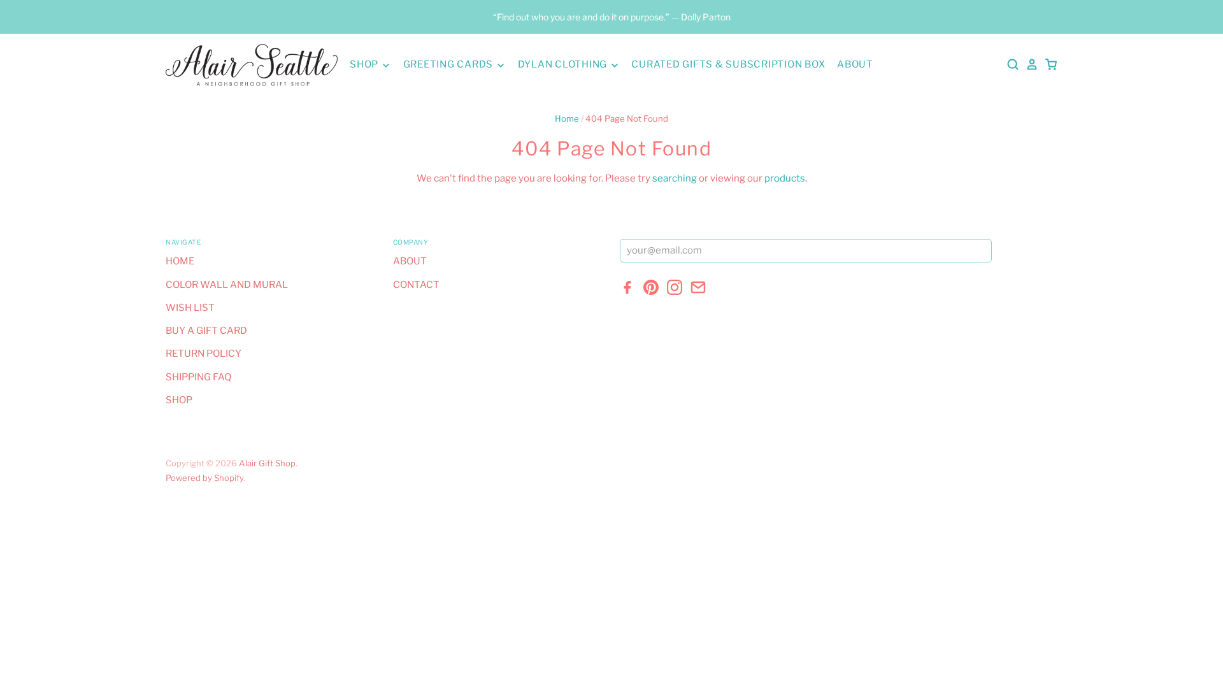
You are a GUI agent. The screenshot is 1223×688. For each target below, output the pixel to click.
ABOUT (855, 64)
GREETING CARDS (449, 64)
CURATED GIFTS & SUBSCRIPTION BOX (728, 64)
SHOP (365, 64)
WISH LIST (190, 307)
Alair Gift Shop (267, 463)
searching (674, 178)
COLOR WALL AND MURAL (227, 284)
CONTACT (416, 284)
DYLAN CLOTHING (564, 64)
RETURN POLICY (203, 353)
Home (567, 118)
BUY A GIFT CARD (206, 330)
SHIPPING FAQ (198, 377)
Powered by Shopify (204, 478)
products (784, 178)
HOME (180, 261)
